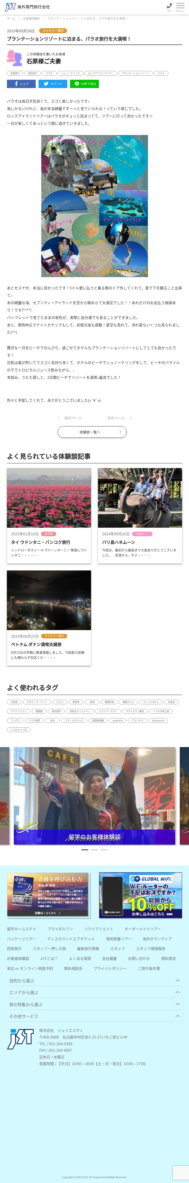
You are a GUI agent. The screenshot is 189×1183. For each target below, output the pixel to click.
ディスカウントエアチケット (71, 938)
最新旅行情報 (88, 948)
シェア (24, 83)
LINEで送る (88, 83)
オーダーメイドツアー (142, 929)
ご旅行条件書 (149, 968)
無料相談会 (73, 968)
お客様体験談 (18, 958)
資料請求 (168, 958)
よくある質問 (80, 958)
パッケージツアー (21, 938)
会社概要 (109, 958)
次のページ (115, 417)
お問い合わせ (139, 958)
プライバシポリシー (110, 968)
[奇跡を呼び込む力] (48, 895)
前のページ (73, 417)
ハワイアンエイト (98, 929)
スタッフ (117, 948)
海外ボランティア (157, 938)
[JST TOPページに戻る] (20, 1048)
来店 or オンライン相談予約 (30, 968)
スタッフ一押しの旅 (49, 948)
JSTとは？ (49, 958)
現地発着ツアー (119, 938)
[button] (84, 849)
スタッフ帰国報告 (150, 948)
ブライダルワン (60, 929)
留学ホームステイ (21, 929)
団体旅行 (14, 948)
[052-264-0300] (169, 8)
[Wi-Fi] (140, 895)
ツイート (56, 83)
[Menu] (180, 6)
